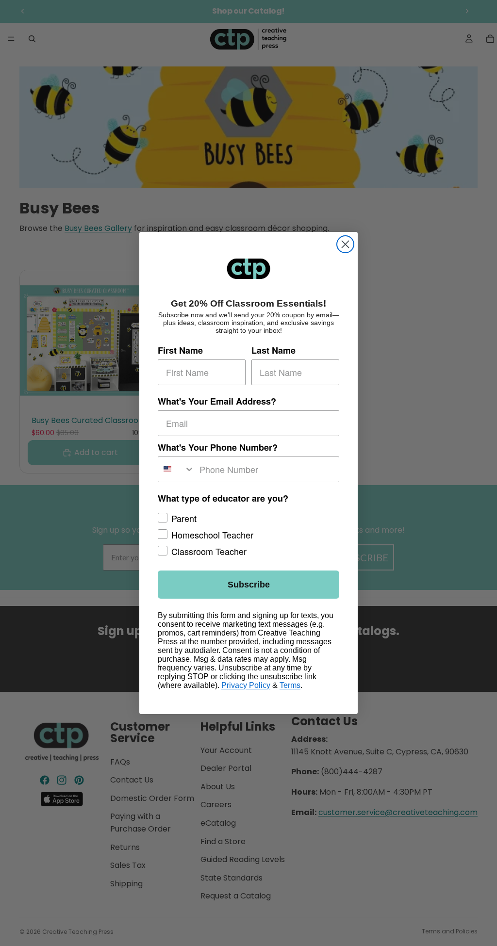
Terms (290, 685)
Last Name (273, 350)
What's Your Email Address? (217, 401)
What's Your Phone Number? (218, 447)
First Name (180, 350)
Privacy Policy (245, 685)
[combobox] (176, 469)
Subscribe (249, 584)
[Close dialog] (345, 244)
